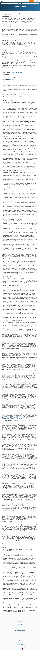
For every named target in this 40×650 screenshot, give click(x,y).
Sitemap (20, 640)
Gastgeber (20, 1)
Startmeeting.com (13, 77)
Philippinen (20, 648)
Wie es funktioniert (20, 615)
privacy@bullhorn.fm (7, 222)
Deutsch (19, 3)
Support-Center (20, 621)
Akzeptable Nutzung (20, 642)
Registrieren (31, 1)
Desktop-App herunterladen (20, 630)
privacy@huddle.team (21, 220)
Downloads (20, 627)
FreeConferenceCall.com (17, 70)
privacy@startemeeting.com (31, 220)
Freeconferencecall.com (32, 501)
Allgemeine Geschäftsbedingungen (20, 644)
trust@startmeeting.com (15, 339)
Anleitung (20, 624)
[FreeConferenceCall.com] (2, 1)
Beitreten (25, 1)
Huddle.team (11, 74)
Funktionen (20, 618)
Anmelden (37, 1)
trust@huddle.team (6, 339)
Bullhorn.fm (10, 79)
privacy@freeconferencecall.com (9, 220)
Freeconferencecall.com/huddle (17, 72)
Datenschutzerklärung (20, 638)
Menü (4, 1)
